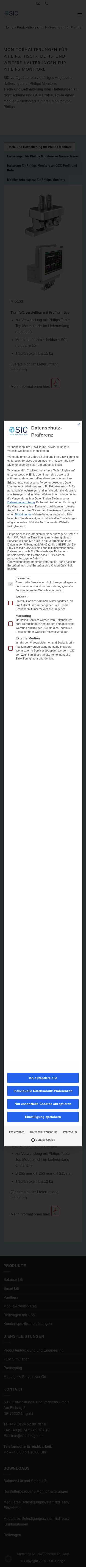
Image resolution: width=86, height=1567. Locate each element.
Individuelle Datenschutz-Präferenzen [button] (43, 1091)
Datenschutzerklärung (21, 502)
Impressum (70, 1132)
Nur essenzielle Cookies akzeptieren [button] (43, 1104)
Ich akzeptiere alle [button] (43, 1078)
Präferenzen (17, 1132)
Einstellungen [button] (23, 514)
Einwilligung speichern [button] (43, 1117)
